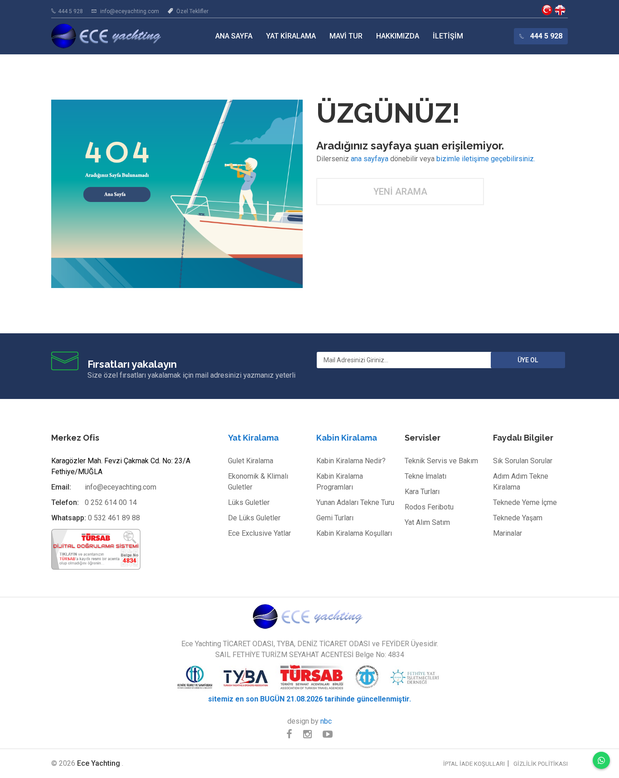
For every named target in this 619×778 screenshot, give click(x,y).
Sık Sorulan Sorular (522, 460)
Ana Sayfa (233, 36)
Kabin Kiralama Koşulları (354, 533)
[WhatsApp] (601, 760)
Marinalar (507, 533)
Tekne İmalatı (425, 476)
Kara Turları (422, 491)
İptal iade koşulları (474, 763)
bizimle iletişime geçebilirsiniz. (485, 158)
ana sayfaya (369, 158)
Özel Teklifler (192, 11)
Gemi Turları (334, 518)
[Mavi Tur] (309, 616)
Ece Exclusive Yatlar (259, 533)
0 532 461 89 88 (114, 518)
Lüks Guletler (249, 502)
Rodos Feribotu (429, 507)
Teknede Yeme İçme (525, 502)
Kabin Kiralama (346, 437)
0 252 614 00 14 (111, 502)
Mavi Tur (346, 36)
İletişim (448, 36)
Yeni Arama (400, 191)
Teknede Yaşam (517, 518)
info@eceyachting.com (129, 11)
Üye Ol (527, 360)
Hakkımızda (397, 36)
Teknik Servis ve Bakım (441, 460)
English (560, 10)
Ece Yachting (547, 10)
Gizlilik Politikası (540, 763)
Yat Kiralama (291, 36)
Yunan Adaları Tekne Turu (355, 502)
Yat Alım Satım (427, 522)
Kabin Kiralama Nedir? (351, 460)
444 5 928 (70, 11)
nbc (326, 721)
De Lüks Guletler (254, 518)
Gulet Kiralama (250, 460)
